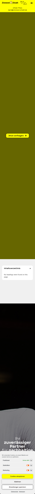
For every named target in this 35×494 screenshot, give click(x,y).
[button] (31, 3)
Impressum (22, 491)
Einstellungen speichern (17, 487)
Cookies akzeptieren (17, 476)
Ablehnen (17, 482)
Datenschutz (14, 491)
